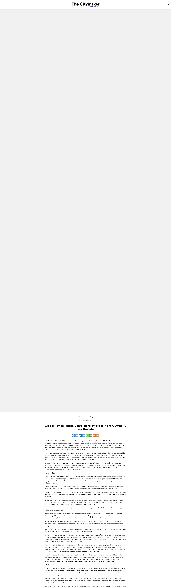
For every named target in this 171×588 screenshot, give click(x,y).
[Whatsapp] (87, 435)
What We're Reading (85, 417)
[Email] (90, 435)
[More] (97, 435)
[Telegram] (83, 435)
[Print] (94, 435)
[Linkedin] (80, 435)
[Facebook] (73, 435)
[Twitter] (76, 435)
